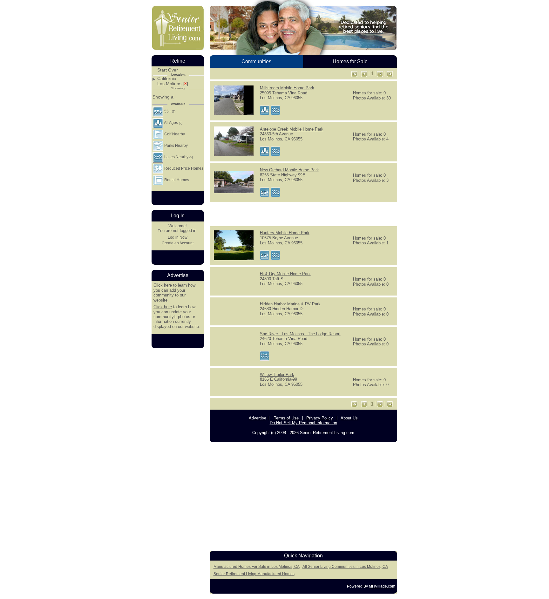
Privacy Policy (319, 418)
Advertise (257, 418)
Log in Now (177, 237)
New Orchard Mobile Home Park (289, 169)
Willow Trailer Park (277, 374)
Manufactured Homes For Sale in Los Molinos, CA (257, 566)
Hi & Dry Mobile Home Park (285, 273)
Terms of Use (286, 418)
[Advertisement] (303, 213)
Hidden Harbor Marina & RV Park (290, 304)
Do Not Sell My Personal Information (303, 422)
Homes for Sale (350, 61)
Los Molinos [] (172, 83)
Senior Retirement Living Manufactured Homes (254, 574)
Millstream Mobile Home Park (287, 87)
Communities (256, 61)
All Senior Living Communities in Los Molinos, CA (345, 566)
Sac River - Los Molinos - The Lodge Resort (300, 333)
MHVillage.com (382, 586)
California (166, 78)
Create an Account (177, 243)
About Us (349, 418)
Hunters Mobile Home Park (284, 232)
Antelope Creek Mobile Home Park (291, 129)
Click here (162, 285)
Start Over (167, 70)
